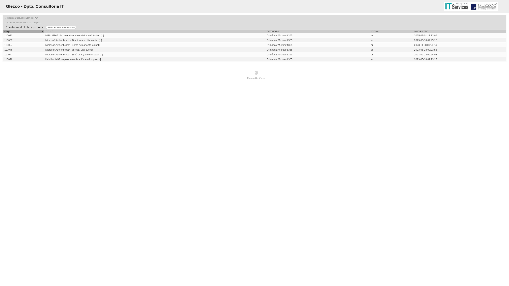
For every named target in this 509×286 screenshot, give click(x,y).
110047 (8, 54)
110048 (8, 49)
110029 (8, 59)
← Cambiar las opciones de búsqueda (23, 22)
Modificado (421, 31)
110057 (8, 45)
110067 (8, 40)
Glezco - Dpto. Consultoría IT (35, 6)
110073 (8, 35)
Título (49, 31)
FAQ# (7, 31)
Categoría (273, 31)
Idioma (375, 31)
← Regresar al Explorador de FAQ (21, 18)
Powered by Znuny (256, 78)
